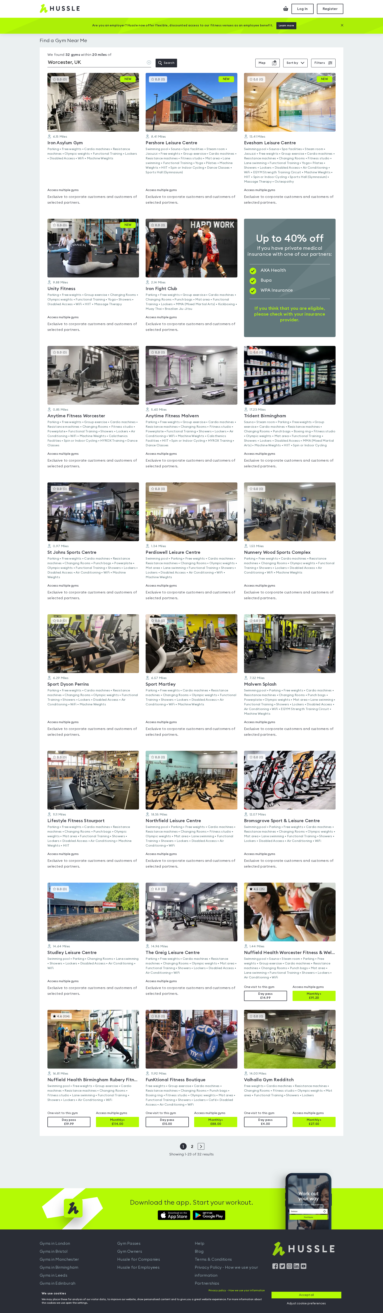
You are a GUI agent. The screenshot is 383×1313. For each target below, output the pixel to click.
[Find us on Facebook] (275, 1268)
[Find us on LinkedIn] (296, 1268)
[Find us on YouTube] (303, 1268)
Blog (199, 1251)
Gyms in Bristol (54, 1251)
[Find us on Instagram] (289, 1268)
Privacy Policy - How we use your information (226, 1271)
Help (199, 1243)
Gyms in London (55, 1243)
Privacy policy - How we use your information (237, 1290)
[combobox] (99, 63)
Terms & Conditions (213, 1259)
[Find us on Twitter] (282, 1268)
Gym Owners (129, 1251)
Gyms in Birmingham (59, 1267)
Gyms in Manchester (59, 1259)
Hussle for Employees (138, 1267)
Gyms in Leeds (53, 1275)
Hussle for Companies (138, 1259)
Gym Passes (129, 1243)
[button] (93, 141)
